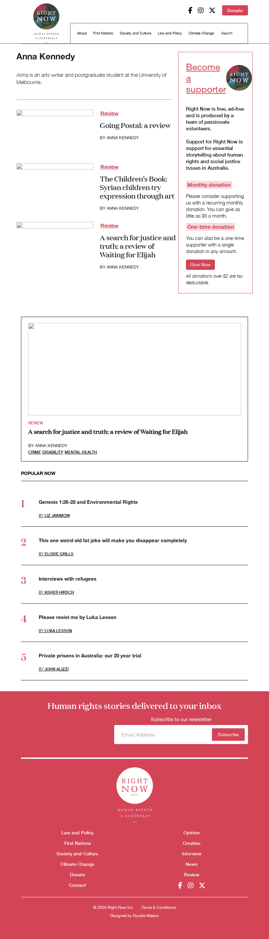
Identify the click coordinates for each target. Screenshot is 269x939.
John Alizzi (57, 669)
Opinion (191, 832)
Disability (52, 452)
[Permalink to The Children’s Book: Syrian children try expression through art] (54, 184)
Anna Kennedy (123, 137)
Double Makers (146, 915)
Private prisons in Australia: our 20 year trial (90, 655)
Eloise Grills (59, 553)
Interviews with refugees (67, 579)
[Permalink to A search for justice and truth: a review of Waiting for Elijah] (54, 243)
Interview (191, 853)
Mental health (81, 452)
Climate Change (201, 33)
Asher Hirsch (59, 592)
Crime (34, 452)
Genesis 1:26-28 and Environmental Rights (88, 502)
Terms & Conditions (158, 907)
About (82, 33)
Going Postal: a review (135, 125)
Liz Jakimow (57, 515)
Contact (77, 885)
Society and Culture (135, 33)
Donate (235, 10)
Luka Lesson (58, 630)
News (191, 864)
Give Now (200, 264)
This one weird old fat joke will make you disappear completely (113, 540)
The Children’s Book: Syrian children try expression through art (137, 187)
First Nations (103, 33)
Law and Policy (170, 33)
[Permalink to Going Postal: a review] (54, 130)
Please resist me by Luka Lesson (77, 617)
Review (109, 113)
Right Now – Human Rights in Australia (46, 23)
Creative (191, 843)
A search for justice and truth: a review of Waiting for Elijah (138, 245)
